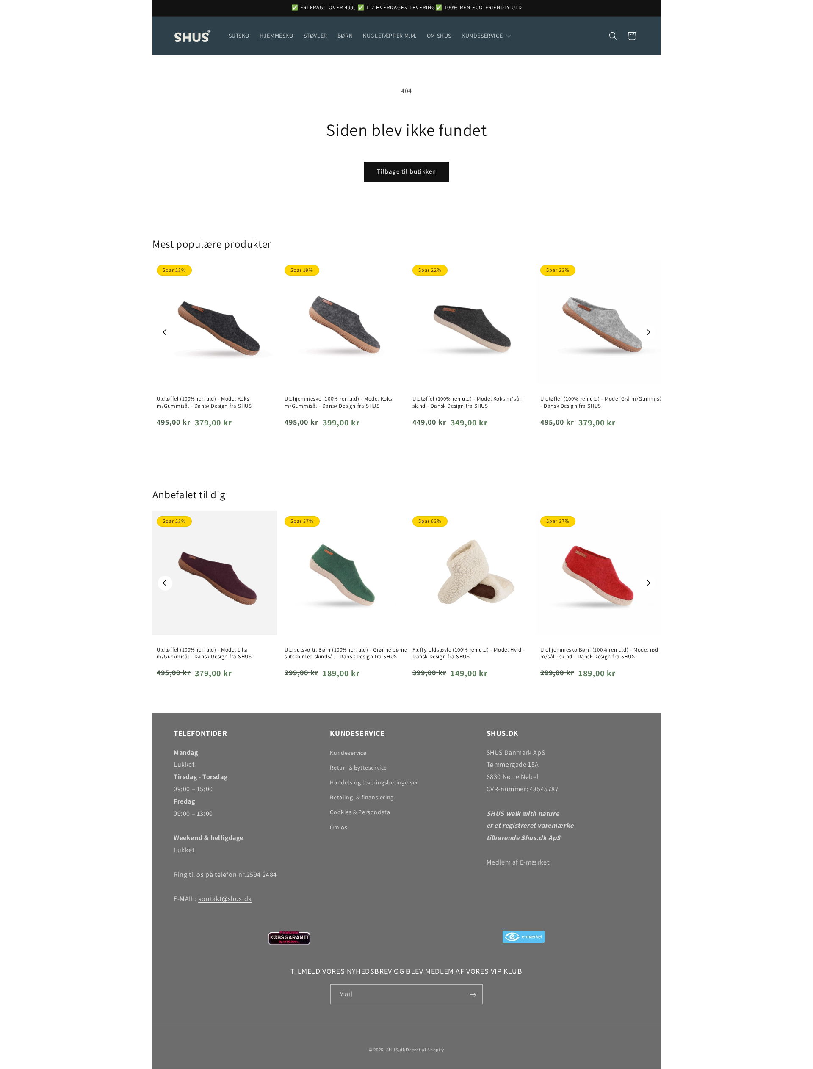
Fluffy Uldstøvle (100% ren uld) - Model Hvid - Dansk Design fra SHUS (468, 653)
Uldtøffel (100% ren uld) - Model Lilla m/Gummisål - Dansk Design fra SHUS (204, 653)
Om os (338, 827)
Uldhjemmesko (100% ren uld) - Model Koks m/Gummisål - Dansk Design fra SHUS (338, 402)
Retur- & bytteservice (358, 767)
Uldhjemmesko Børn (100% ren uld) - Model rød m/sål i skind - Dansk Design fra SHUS (599, 653)
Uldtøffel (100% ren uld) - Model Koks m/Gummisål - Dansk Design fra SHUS (204, 402)
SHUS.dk (395, 1049)
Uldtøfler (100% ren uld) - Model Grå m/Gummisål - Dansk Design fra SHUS (602, 402)
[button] (485, 35)
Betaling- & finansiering (361, 797)
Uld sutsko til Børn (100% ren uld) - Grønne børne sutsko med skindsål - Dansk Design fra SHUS (346, 653)
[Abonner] (473, 995)
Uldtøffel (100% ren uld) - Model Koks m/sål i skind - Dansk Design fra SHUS (468, 402)
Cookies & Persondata (360, 812)
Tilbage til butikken (406, 171)
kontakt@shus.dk (225, 898)
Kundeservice (348, 753)
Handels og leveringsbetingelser (374, 782)
